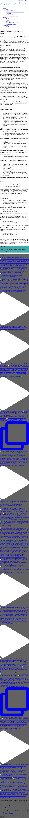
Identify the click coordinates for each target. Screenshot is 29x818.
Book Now (20, 0)
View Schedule (3, 251)
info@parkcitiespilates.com (9, 813)
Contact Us (26, 0)
